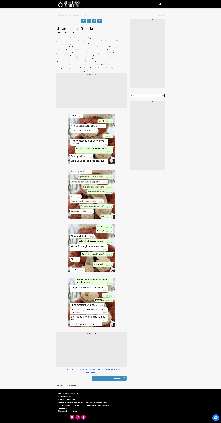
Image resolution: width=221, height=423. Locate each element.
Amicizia (60, 16)
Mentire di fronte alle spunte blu (70, 33)
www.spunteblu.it (71, 393)
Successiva (118, 378)
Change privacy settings (67, 411)
